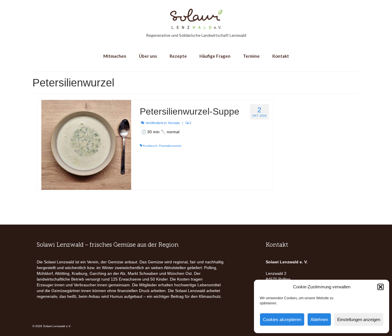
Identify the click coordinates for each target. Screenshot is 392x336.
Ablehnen (319, 319)
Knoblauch (150, 145)
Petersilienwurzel (170, 145)
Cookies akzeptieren (282, 319)
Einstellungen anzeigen (358, 319)
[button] (380, 287)
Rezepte (174, 123)
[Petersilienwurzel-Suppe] (86, 144)
